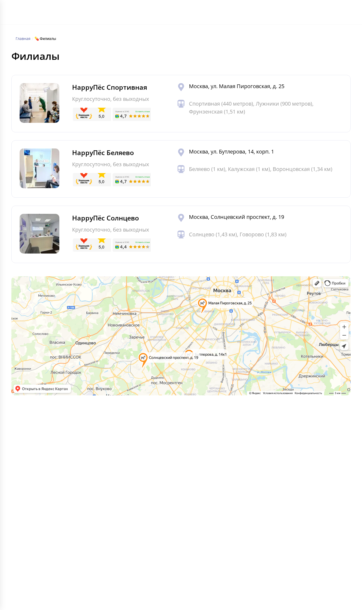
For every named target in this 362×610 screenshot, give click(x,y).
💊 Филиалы (44, 450)
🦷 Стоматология (209, 461)
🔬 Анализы (203, 472)
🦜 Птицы (121, 483)
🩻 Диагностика (207, 483)
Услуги (148, 13)
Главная (106, 13)
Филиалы (128, 13)
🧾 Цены (40, 472)
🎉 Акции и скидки (50, 505)
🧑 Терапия (202, 438)
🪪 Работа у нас (48, 516)
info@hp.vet (284, 447)
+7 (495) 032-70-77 (302, 10)
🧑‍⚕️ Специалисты (49, 483)
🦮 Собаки (122, 450)
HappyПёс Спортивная (109, 87)
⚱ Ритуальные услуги (212, 527)
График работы (204, 13)
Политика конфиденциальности (60, 568)
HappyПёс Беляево (103, 152)
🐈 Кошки (121, 438)
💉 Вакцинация (206, 494)
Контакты (231, 13)
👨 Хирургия (203, 450)
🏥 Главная (43, 438)
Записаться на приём (291, 467)
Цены (164, 13)
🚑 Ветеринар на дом (213, 516)
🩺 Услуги (42, 461)
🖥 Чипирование (207, 505)
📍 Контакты (45, 527)
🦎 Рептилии (124, 472)
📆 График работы (50, 494)
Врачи (180, 13)
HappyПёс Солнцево (105, 217)
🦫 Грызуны (123, 461)
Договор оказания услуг (291, 544)
